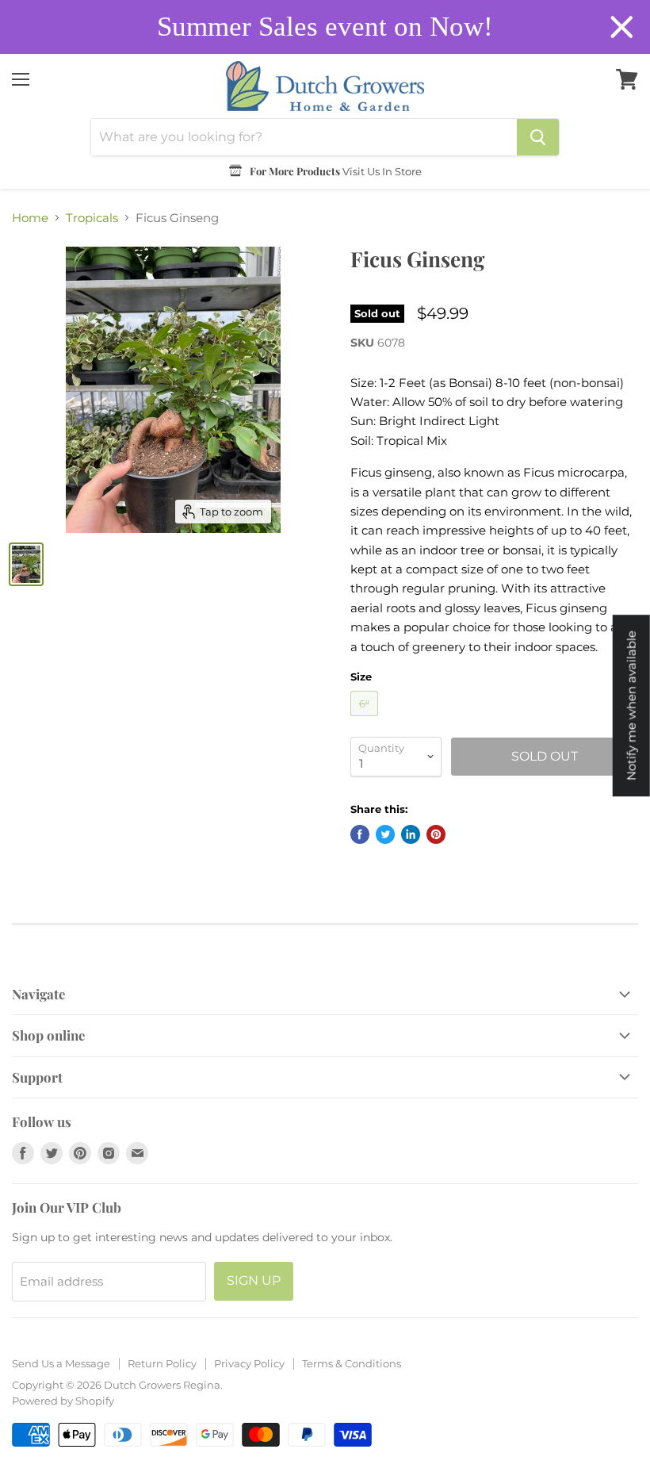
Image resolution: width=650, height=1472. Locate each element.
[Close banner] (622, 27)
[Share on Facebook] (359, 834)
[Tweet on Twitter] (385, 834)
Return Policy (162, 1363)
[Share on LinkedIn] (410, 834)
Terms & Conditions (351, 1363)
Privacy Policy (249, 1363)
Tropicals (92, 217)
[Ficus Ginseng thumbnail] (26, 564)
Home (30, 217)
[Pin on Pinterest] (435, 834)
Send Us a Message (61, 1363)
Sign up (254, 1280)
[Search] (538, 137)
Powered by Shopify (63, 1400)
